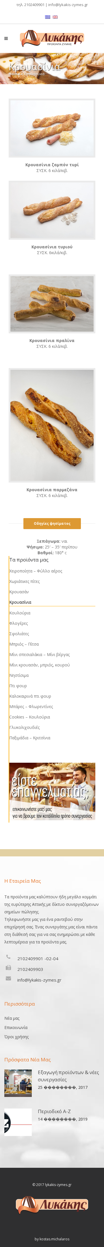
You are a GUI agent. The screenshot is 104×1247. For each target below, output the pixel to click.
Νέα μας (11, 1018)
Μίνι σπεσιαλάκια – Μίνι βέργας (39, 654)
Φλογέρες (18, 623)
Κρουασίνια (20, 602)
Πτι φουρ (18, 685)
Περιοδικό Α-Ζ (54, 1111)
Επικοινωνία (15, 1027)
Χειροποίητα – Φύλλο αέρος (35, 571)
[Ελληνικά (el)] (47, 16)
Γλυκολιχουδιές (24, 727)
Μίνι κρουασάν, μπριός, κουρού (39, 665)
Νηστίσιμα (19, 675)
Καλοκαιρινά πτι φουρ (30, 696)
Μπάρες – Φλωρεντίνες (31, 706)
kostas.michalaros (54, 1239)
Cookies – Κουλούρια (29, 717)
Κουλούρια (19, 613)
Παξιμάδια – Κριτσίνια (29, 737)
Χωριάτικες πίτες (24, 581)
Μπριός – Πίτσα (24, 644)
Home (14, 73)
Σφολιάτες (19, 633)
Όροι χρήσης (16, 1036)
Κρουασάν (19, 591)
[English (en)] (55, 16)
